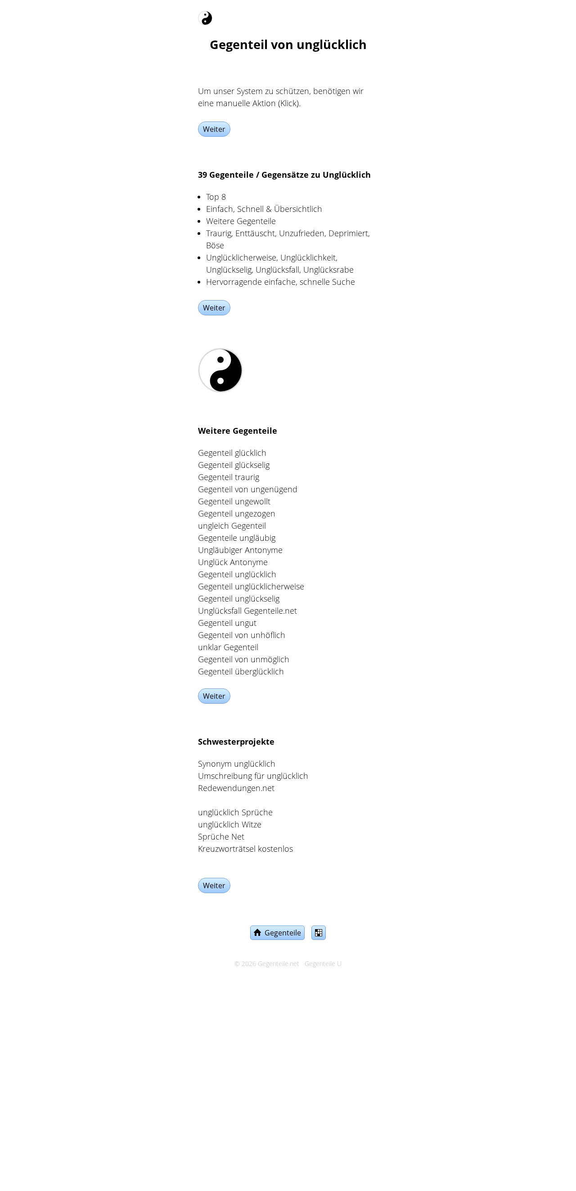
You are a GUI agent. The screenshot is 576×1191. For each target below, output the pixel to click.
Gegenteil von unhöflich (241, 634)
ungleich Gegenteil (232, 525)
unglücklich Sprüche (235, 812)
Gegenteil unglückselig (238, 598)
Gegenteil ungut (227, 622)
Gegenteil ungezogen (236, 513)
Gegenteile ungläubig (236, 537)
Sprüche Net (221, 836)
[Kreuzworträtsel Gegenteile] (318, 933)
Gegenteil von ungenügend (247, 489)
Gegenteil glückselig (234, 464)
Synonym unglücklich (236, 763)
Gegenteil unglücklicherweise (251, 586)
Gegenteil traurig (228, 477)
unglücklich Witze (229, 824)
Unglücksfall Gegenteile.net (247, 610)
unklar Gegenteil (228, 647)
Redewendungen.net (236, 787)
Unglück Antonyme (233, 562)
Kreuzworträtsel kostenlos (245, 848)
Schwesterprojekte (236, 741)
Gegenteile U (323, 964)
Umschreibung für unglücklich (253, 775)
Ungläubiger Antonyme (240, 549)
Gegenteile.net (278, 964)
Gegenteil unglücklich (237, 574)
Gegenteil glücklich (232, 452)
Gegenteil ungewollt (234, 501)
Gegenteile (281, 933)
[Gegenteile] (205, 16)
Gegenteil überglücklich (241, 671)
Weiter (214, 129)
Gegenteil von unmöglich (243, 659)
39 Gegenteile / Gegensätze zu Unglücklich (284, 174)
